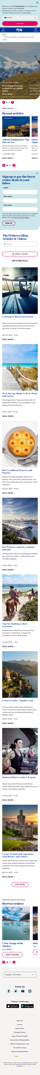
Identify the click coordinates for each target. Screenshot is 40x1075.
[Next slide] (12, 102)
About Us (20, 1021)
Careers (19, 1024)
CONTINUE (19, 23)
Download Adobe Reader (20, 1051)
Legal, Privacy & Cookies (20, 1036)
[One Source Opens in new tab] (20, 1057)
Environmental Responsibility (19, 1040)
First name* (8, 197)
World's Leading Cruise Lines (19, 1044)
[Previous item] (3, 165)
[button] (8, 158)
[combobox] (9, 108)
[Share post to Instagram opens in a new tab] (29, 991)
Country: (8, 975)
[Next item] (13, 165)
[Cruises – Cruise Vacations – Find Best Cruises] (19, 30)
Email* (6, 188)
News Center (20, 1028)
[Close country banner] (37, 3)
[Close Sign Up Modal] (37, 173)
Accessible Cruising (19, 1048)
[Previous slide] (3, 102)
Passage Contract (20, 1032)
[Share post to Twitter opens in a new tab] (15, 991)
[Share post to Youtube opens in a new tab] (22, 991)
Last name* (8, 205)
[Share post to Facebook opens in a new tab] (8, 991)
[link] (13, 94)
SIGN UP (8, 223)
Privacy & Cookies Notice (21, 217)
